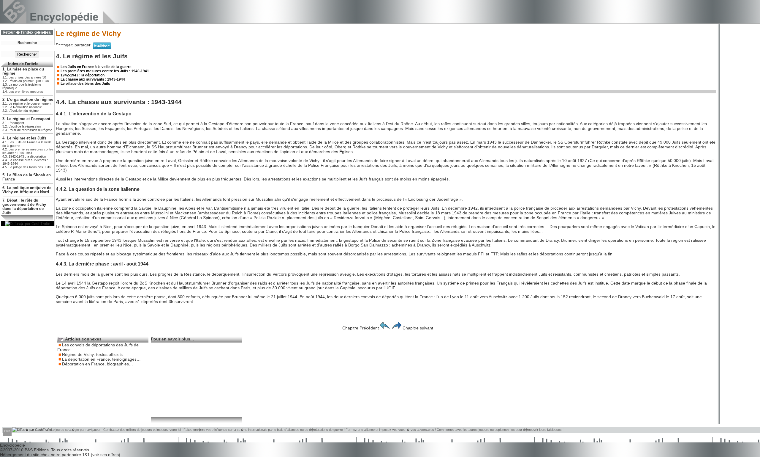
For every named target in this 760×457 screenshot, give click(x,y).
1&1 (86, 454)
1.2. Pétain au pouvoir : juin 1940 (25, 81)
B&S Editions (37, 449)
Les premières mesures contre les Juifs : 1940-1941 (105, 71)
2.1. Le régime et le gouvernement (26, 103)
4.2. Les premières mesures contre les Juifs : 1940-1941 (27, 151)
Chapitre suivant (418, 328)
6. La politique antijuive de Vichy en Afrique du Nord (26, 190)
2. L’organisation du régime (27, 100)
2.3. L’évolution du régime (20, 110)
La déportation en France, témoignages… (101, 359)
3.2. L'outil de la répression (21, 126)
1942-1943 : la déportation (82, 75)
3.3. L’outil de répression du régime (27, 130)
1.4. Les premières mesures (22, 91)
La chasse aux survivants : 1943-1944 (93, 79)
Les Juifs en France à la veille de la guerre (96, 67)
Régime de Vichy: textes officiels (92, 354)
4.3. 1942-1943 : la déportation (24, 156)
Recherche (27, 43)
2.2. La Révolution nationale (22, 107)
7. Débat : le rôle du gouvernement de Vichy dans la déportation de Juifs (24, 206)
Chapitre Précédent (360, 328)
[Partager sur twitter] (102, 47)
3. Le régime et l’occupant (26, 119)
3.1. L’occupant (13, 123)
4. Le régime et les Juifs (24, 138)
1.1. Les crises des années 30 (24, 77)
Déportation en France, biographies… (97, 364)
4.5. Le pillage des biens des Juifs (26, 167)
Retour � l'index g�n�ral (27, 32)
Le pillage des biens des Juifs (85, 83)
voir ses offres (105, 454)
